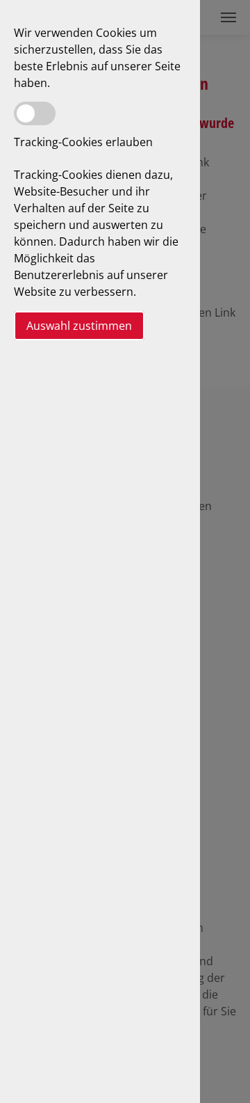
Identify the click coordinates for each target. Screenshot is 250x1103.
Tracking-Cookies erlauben (83, 142)
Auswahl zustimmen (79, 325)
